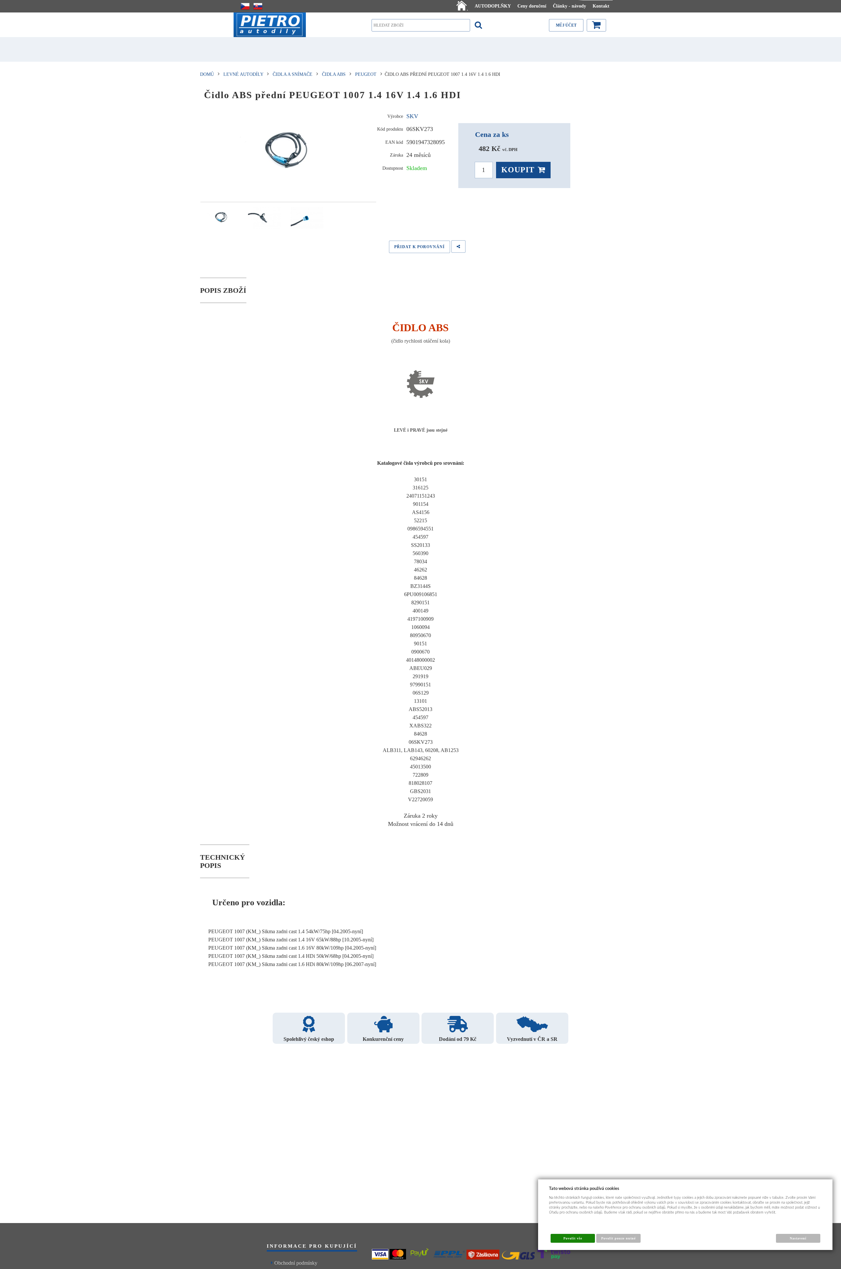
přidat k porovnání (419, 247)
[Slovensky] (258, 6)
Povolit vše (572, 1238)
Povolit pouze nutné (618, 1238)
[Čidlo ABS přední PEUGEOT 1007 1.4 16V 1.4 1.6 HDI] (288, 152)
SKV (412, 116)
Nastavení (798, 1238)
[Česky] (245, 6)
